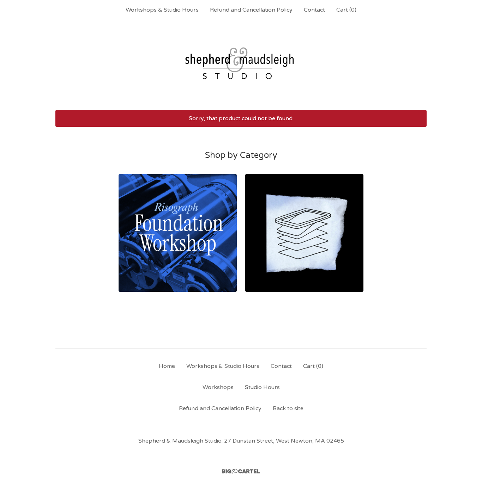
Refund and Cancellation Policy (251, 9)
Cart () (346, 9)
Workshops (218, 387)
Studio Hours (262, 387)
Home (167, 366)
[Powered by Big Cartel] (241, 471)
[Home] (241, 65)
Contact (314, 9)
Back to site (288, 408)
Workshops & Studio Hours (162, 9)
